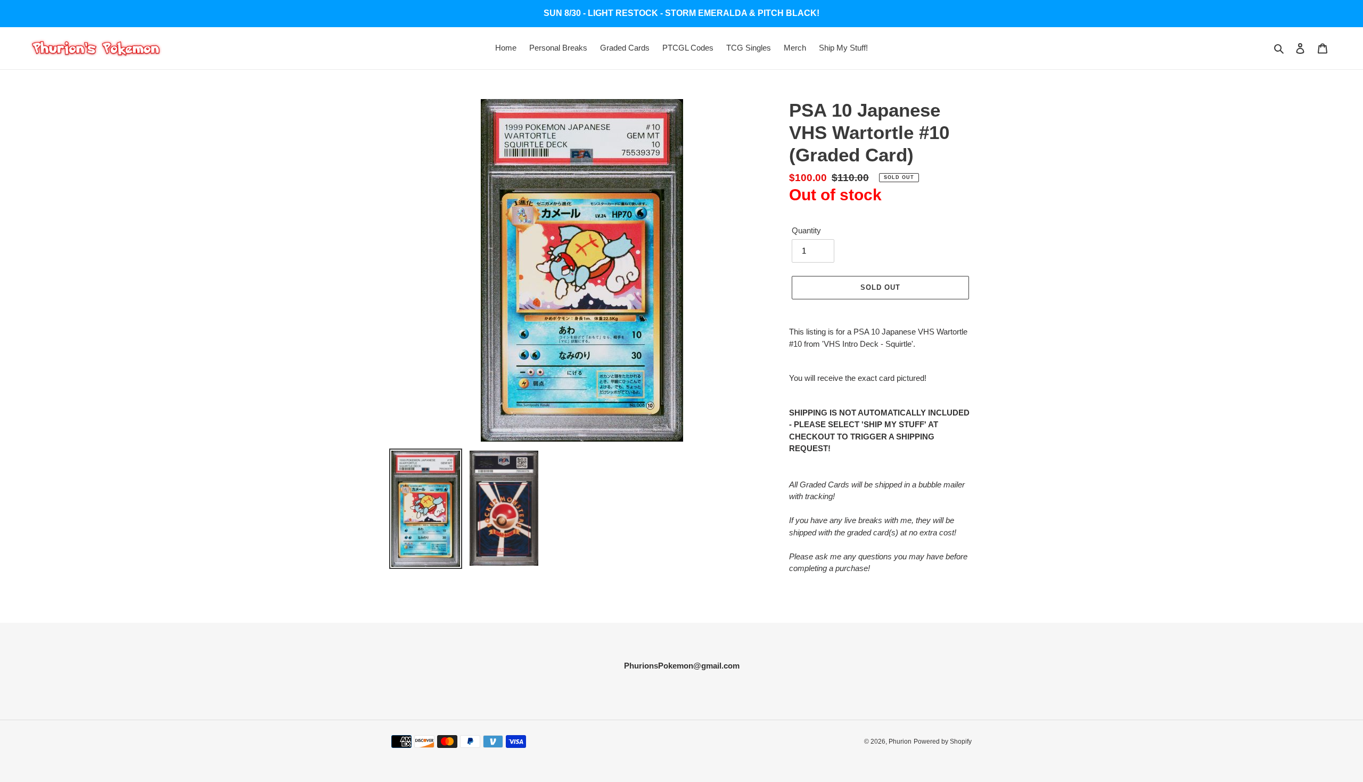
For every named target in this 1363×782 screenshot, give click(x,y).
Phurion (900, 741)
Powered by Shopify (943, 741)
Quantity (806, 230)
